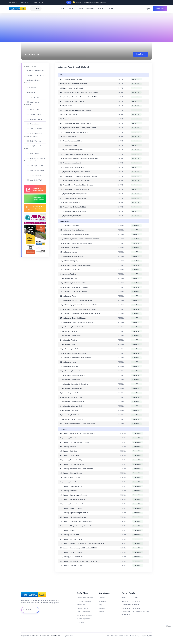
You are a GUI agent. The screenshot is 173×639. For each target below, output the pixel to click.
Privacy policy (123, 636)
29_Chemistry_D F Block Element (71, 557)
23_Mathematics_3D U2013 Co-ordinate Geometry (76, 300)
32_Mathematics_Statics (68, 362)
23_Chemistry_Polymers (68, 530)
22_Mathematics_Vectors (68, 296)
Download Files (135, 79)
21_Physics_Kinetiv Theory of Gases (72, 167)
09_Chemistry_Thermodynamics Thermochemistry (76, 469)
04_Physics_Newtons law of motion (72, 101)
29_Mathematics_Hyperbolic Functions (72, 327)
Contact (110, 8)
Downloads (90, 8)
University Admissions (84, 601)
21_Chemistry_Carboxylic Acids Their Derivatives (76, 521)
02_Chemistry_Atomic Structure (70, 438)
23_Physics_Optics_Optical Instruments (73, 198)
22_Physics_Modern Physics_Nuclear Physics (75, 180)
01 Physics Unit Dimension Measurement (73, 84)
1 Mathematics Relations (68, 274)
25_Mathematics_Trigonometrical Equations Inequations (78, 309)
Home (62, 8)
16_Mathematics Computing (69, 261)
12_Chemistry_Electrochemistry (70, 482)
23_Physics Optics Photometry (70, 202)
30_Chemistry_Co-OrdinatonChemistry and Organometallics (79, 561)
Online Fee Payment (83, 611)
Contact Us (102, 597)
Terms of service (111, 636)
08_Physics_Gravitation (67, 119)
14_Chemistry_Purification (68, 491)
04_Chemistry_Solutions (68, 447)
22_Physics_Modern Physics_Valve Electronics (75, 189)
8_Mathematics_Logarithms (69, 410)
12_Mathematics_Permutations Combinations (74, 234)
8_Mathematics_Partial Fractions (70, 415)
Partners (101, 611)
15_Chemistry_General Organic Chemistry (74, 495)
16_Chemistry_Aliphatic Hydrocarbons (72, 499)
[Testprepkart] (42, 594)
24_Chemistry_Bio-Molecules (69, 535)
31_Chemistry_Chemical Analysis (71, 565)
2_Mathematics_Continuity (68, 331)
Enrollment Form (82, 608)
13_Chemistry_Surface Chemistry (71, 486)
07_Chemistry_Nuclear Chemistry (71, 460)
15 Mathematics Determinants (69, 247)
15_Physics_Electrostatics (68, 145)
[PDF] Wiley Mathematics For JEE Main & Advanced (77, 423)
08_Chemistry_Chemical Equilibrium (72, 464)
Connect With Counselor (85, 597)
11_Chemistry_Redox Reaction (70, 477)
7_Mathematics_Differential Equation (72, 401)
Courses (80, 8)
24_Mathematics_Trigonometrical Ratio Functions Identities (79, 305)
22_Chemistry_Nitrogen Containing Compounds (75, 526)
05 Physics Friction (66, 106)
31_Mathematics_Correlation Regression (73, 353)
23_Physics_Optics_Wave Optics (70, 216)
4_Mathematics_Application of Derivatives (74, 384)
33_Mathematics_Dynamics (69, 366)
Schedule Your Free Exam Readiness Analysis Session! (91, 2)
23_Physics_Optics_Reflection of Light (73, 207)
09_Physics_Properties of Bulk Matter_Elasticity (75, 123)
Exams (71, 8)
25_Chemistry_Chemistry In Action (71, 539)
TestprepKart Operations (84, 615)
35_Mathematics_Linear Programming (72, 375)
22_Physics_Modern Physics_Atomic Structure (75, 172)
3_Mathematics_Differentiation (70, 379)
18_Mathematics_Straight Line (70, 269)
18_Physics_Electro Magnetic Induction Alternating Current (79, 158)
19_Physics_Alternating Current (70, 163)
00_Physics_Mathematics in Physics (71, 79)
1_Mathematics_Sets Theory (69, 278)
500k (24, 2)
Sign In (147, 9)
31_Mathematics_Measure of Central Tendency (75, 357)
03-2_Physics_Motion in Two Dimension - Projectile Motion (79, 97)
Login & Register (146, 636)
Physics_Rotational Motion (68, 114)
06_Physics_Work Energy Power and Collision (75, 110)
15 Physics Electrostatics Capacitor (71, 150)
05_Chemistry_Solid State (68, 451)
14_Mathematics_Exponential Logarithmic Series (76, 243)
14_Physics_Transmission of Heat (71, 141)
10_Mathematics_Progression (69, 225)
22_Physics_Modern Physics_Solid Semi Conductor (76, 185)
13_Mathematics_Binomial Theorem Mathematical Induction (79, 239)
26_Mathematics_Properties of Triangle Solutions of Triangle (80, 313)
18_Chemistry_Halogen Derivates (71, 508)
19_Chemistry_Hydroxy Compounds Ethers (74, 513)
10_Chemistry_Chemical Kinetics (71, 473)
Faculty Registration (83, 618)
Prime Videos (81, 604)
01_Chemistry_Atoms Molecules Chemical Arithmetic (77, 433)
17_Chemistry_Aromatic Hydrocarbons (72, 504)
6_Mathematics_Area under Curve (71, 397)
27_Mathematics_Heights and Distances (73, 318)
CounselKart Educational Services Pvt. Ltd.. (47, 636)
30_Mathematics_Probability (69, 349)
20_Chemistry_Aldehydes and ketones (73, 517)
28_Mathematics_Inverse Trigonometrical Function (76, 322)
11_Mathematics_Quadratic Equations (72, 230)
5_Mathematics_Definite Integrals (71, 388)
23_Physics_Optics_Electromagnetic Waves (74, 194)
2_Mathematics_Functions (68, 340)
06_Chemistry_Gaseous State (69, 455)
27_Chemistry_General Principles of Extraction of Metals (78, 548)
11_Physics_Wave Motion (68, 136)
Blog (100, 604)
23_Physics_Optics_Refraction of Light (73, 211)
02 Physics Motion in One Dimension (72, 88)
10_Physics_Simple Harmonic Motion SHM (74, 132)
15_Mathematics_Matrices (68, 252)
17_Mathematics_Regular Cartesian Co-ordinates (76, 265)
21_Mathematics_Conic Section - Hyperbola (74, 287)
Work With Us (103, 601)
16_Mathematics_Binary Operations (71, 256)
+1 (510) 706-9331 (38, 2)
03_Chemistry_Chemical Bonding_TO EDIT (74, 442)
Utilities (100, 8)
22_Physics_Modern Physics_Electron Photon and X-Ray (78, 176)
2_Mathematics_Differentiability (70, 335)
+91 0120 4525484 (132, 597)
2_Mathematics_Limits (67, 344)
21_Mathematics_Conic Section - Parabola (73, 291)
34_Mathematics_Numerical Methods (72, 371)
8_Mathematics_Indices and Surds (71, 406)
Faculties (102, 608)
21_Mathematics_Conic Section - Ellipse (73, 283)
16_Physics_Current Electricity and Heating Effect (76, 154)
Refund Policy (134, 636)
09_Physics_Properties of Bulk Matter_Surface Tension (78, 128)
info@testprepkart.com (133, 608)
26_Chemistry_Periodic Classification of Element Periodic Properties (82, 543)
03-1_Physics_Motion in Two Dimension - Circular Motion (79, 92)
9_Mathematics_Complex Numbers (71, 419)
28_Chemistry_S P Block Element (71, 552)
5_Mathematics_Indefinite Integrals (71, 393)
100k (12, 2)
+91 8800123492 (134, 604)
